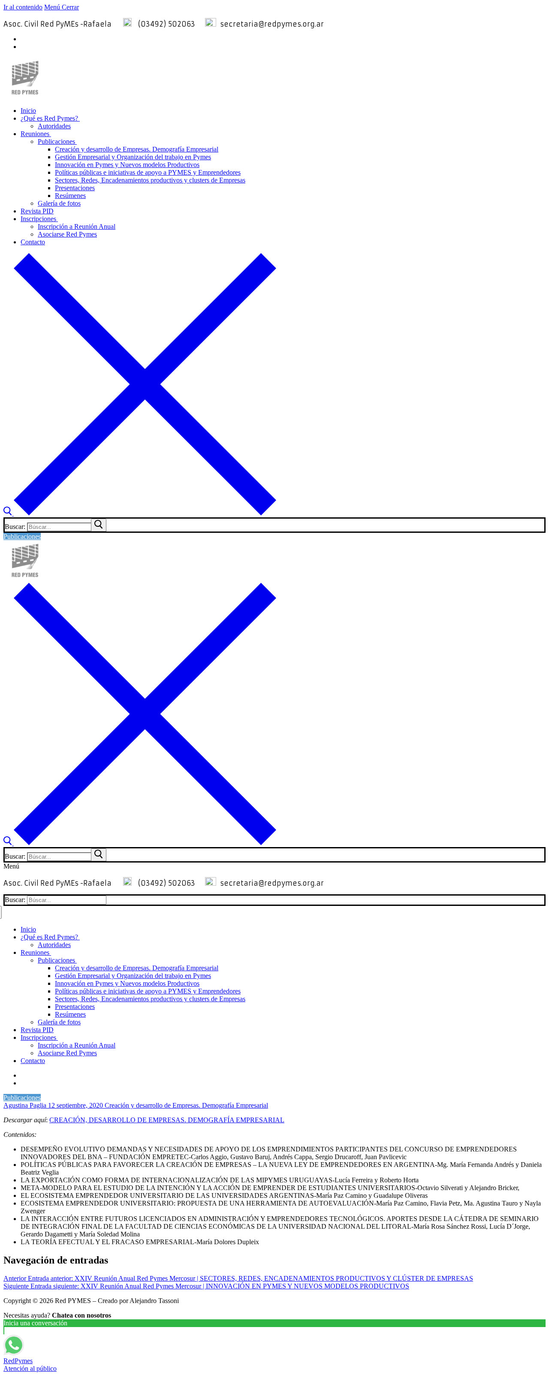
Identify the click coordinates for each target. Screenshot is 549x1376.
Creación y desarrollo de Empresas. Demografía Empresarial (185, 1105)
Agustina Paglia (24, 1105)
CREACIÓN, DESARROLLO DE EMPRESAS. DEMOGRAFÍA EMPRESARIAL (166, 1120)
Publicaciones (22, 536)
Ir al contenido (22, 7)
